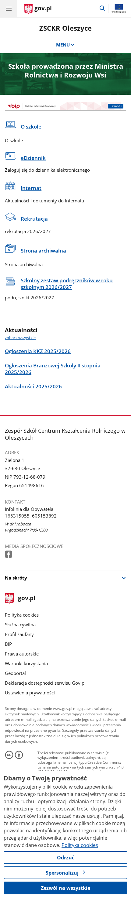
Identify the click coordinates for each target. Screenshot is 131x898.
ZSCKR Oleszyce (65, 28)
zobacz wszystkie (20, 337)
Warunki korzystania (26, 663)
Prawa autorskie (22, 654)
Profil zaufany (19, 634)
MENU (63, 45)
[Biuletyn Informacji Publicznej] (65, 106)
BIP (8, 644)
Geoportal (15, 673)
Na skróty (16, 578)
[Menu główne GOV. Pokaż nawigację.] (8, 8)
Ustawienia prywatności (30, 693)
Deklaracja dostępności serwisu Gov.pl (45, 683)
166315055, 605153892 (31, 516)
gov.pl (26, 598)
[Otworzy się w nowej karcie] (9, 554)
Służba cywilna (20, 624)
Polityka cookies (22, 615)
